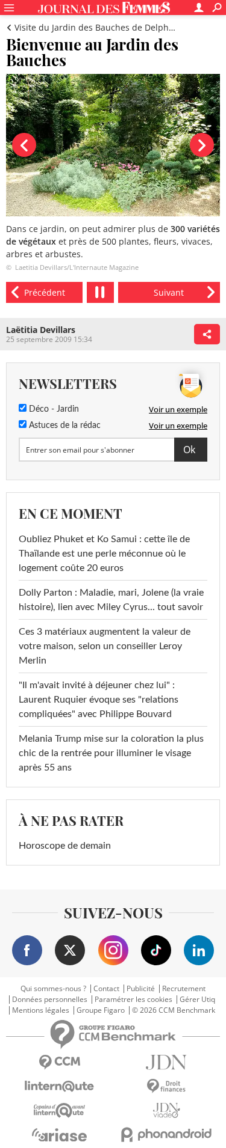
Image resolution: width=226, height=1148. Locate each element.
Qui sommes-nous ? (53, 989)
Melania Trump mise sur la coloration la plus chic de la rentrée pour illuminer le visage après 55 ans (111, 753)
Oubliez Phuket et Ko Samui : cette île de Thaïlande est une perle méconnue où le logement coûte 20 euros (104, 553)
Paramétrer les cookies (133, 999)
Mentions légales (40, 1010)
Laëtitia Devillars (40, 329)
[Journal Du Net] (167, 1062)
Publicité (141, 989)
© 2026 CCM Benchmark (173, 1010)
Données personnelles (49, 999)
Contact (106, 989)
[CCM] (59, 1062)
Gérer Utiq (197, 999)
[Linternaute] (59, 1086)
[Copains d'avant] (59, 1110)
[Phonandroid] (167, 1134)
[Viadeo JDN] (167, 1110)
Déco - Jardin (53, 409)
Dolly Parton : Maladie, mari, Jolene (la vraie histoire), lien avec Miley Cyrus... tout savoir (111, 600)
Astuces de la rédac (64, 425)
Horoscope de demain (65, 845)
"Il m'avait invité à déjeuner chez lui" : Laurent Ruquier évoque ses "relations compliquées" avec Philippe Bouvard (98, 699)
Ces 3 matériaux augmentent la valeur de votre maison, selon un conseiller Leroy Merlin (104, 646)
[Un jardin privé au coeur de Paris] (44, 292)
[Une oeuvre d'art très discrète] (169, 292)
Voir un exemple (178, 409)
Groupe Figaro (101, 1010)
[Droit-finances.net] (167, 1086)
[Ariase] (59, 1134)
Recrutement (184, 989)
